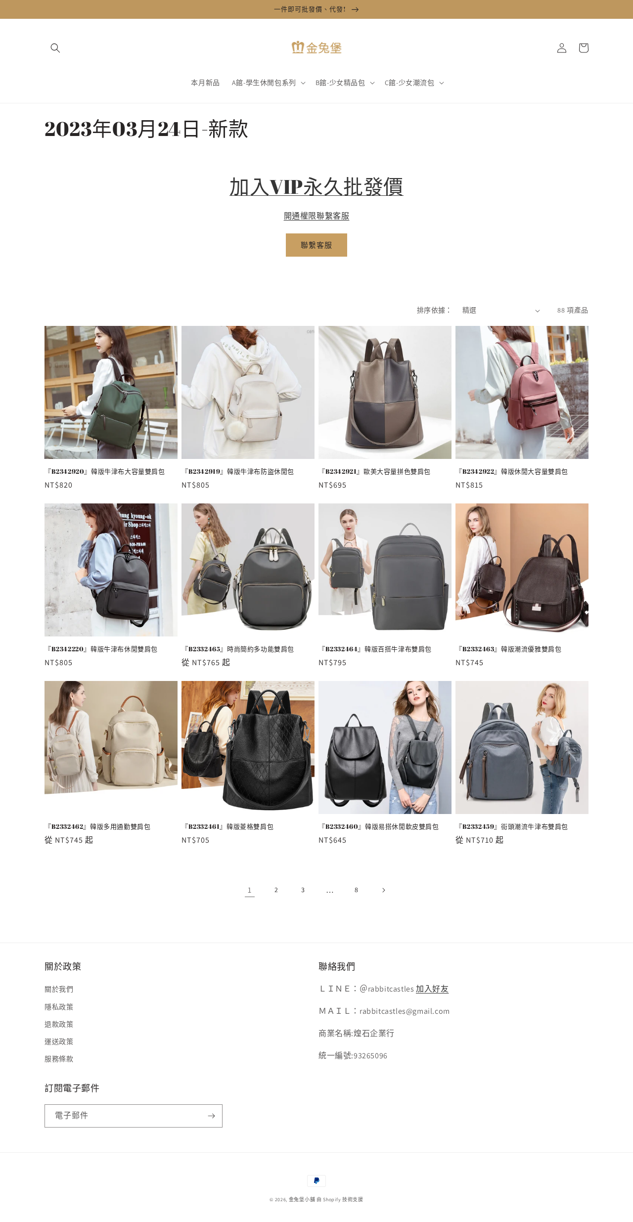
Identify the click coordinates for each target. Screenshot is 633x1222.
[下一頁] (383, 890)
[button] (55, 48)
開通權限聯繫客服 (317, 216)
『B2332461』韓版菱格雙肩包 (227, 826)
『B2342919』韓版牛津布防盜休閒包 (237, 471)
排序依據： (434, 310)
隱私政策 (59, 1006)
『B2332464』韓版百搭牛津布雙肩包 (375, 649)
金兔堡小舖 (302, 1199)
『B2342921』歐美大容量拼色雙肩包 (374, 471)
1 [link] (250, 890)
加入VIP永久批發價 (316, 186)
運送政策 (59, 1041)
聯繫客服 (316, 245)
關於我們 (59, 989)
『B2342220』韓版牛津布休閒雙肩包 (101, 649)
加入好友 (432, 989)
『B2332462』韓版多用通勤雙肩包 (97, 826)
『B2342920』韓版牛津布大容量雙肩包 (105, 471)
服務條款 (59, 1058)
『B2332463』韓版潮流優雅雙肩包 (508, 649)
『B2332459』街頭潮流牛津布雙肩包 (511, 826)
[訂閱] (211, 1116)
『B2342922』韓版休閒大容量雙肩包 (511, 471)
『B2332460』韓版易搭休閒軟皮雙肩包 (378, 826)
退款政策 (59, 1024)
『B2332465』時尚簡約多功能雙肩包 (237, 649)
